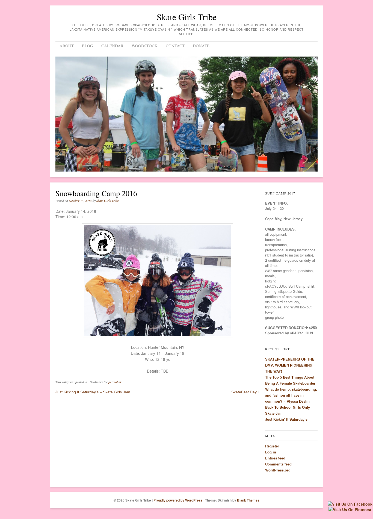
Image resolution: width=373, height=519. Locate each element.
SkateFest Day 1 (245, 392)
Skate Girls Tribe (187, 17)
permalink (115, 382)
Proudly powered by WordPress (178, 500)
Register (272, 446)
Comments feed (278, 464)
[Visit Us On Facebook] (349, 504)
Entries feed (275, 458)
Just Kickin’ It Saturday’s (286, 419)
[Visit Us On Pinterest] (349, 509)
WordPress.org (278, 470)
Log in (270, 452)
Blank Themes (248, 500)
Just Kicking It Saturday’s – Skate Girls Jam (92, 392)
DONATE (201, 45)
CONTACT (175, 45)
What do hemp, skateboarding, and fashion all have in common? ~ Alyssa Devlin (291, 395)
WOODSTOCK (145, 45)
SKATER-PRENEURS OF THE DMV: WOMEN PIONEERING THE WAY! (289, 365)
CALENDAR (112, 45)
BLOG (87, 45)
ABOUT (67, 45)
